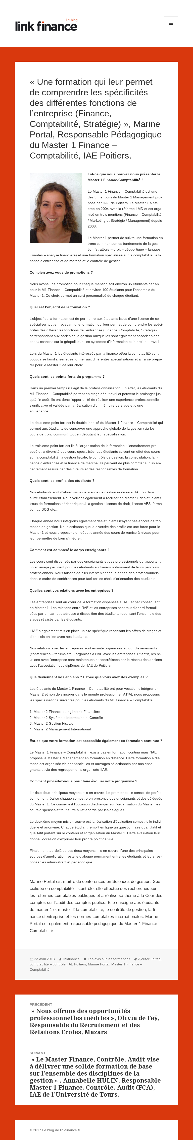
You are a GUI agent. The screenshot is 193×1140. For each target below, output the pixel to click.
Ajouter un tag (149, 959)
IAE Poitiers (77, 964)
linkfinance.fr (70, 1130)
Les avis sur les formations (109, 959)
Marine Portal (98, 964)
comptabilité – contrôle (48, 964)
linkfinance (71, 959)
